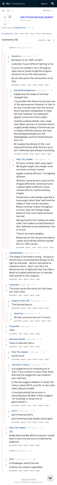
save (22, 34)
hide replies (46, 34)
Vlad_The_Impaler (24, 159)
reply (47, 85)
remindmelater (16, 253)
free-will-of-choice (21, 365)
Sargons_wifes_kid (20, 301)
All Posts (47, 10)
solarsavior (14, 285)
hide (26, 34)
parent (23, 85)
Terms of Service (22, 482)
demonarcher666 (17, 339)
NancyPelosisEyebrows (25, 90)
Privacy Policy (36, 482)
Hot (8, 10)
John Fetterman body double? (36, 17)
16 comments (7, 34)
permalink (15, 85)
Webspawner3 (20, 28)
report (32, 34)
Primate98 (14, 326)
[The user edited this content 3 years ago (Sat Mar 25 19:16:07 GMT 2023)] (34, 459)
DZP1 (12, 459)
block (38, 34)
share (16, 34)
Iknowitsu (16, 56)
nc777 (15, 411)
